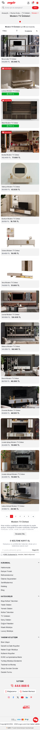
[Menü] (3, 3)
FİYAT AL (11, 94)
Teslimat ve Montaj (8, 665)
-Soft (8, 728)
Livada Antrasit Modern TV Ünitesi (13, 474)
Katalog (4, 586)
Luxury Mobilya (7, 631)
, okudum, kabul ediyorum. (19, 554)
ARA (35, 7)
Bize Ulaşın (5, 642)
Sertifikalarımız (7, 583)
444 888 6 (22, 686)
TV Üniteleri (26, 13)
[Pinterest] (31, 697)
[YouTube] (22, 697)
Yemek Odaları (6, 609)
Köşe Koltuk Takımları (9, 601)
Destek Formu (6, 672)
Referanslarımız (7, 575)
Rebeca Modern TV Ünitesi (11, 346)
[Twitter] (18, 697)
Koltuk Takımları (7, 612)
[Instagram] (9, 697)
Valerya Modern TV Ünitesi (11, 187)
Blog (2, 590)
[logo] (11, 3)
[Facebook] (13, 697)
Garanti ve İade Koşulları (10, 646)
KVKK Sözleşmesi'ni (10, 554)
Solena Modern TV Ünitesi (11, 250)
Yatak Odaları (6, 605)
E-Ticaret (13, 728)
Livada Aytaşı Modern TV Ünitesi (13, 442)
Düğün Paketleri (7, 624)
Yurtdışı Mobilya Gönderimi (11, 661)
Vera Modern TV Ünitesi (10, 282)
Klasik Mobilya (6, 627)
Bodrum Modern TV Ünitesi (11, 219)
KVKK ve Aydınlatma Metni (11, 657)
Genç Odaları (6, 620)
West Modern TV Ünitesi (10, 123)
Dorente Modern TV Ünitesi (11, 410)
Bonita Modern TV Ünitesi (10, 155)
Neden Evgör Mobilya (9, 650)
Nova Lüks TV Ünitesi (9, 59)
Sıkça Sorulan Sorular (9, 668)
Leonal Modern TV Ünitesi (10, 314)
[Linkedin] (26, 697)
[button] (20, 21)
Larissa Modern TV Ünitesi (11, 91)
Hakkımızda (5, 568)
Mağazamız (12, 691)
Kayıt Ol (35, 550)
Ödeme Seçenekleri (8, 579)
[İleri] (33, 516)
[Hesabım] (28, 3)
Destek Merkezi (28, 691)
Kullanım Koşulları (8, 653)
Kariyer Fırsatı (6, 571)
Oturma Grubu (15, 13)
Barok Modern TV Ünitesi (10, 378)
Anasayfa (5, 13)
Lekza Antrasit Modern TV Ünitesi (13, 506)
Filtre (5, 31)
